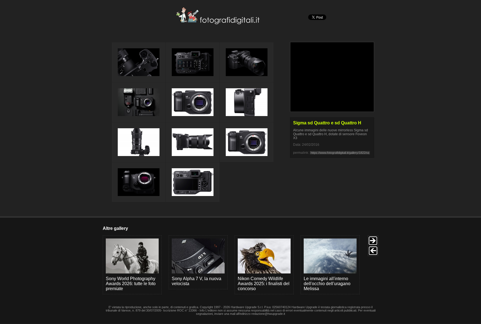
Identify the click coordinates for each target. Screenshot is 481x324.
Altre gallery (115, 228)
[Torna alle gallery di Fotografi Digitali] (180, 22)
